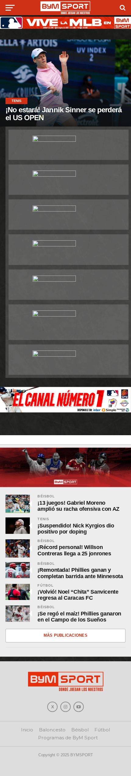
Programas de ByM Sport (68, 737)
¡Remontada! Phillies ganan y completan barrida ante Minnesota (80, 573)
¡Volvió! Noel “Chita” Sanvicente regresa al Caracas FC (77, 595)
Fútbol (45, 585)
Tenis (43, 519)
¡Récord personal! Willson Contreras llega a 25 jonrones (74, 550)
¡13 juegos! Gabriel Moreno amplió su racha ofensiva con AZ (78, 506)
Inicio (27, 730)
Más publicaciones (65, 635)
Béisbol (46, 496)
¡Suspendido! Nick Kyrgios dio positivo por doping (75, 529)
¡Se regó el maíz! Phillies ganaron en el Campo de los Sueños (79, 617)
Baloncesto (52, 730)
